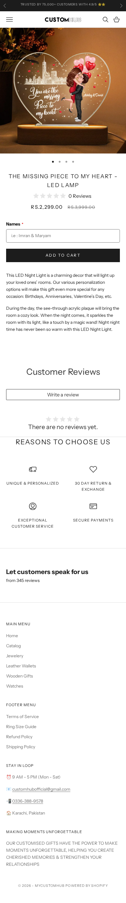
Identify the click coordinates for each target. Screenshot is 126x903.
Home (12, 635)
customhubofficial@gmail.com (41, 789)
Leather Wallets (21, 666)
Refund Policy (19, 736)
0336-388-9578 (27, 801)
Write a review (63, 395)
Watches (14, 686)
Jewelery (14, 656)
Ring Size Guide (21, 726)
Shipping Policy (20, 746)
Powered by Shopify (86, 885)
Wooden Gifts (19, 676)
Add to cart (63, 255)
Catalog (13, 645)
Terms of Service (22, 716)
